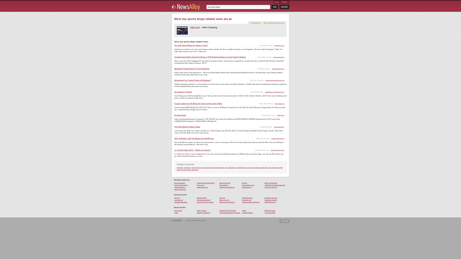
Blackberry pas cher (271, 198)
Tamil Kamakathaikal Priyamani (229, 213)
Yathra (244, 211)
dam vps (177, 198)
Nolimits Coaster (270, 211)
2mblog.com (280, 115)
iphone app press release (205, 202)
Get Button (284, 221)
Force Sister (178, 211)
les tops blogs (180, 115)
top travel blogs (219, 168)
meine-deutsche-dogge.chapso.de (180, 188)
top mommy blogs (208, 168)
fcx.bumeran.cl (247, 187)
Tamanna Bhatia (247, 213)
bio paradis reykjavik (203, 200)
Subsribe (284, 7)
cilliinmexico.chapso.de (227, 187)
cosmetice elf (178, 200)
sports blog (187, 168)
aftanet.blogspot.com (278, 69)
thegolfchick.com (279, 45)
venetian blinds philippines (251, 202)
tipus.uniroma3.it (179, 183)
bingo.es (222, 198)
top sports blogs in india (243, 168)
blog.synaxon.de (224, 183)
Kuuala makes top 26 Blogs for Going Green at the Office (198, 104)
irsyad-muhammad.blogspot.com (274, 80)
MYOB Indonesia (270, 202)
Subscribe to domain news (275, 23)
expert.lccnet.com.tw (181, 185)
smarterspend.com (278, 57)
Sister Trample (201, 211)
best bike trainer (247, 198)
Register (285, 2)
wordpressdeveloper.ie (277, 138)
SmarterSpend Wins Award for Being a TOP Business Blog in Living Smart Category (210, 57)
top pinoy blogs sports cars (189, 170)
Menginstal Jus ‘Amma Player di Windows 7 (193, 80)
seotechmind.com (279, 127)
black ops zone (224, 200)
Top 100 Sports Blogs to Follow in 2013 (191, 46)
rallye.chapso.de (202, 187)
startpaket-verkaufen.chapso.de (275, 185)
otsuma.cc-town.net (271, 187)
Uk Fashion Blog (270, 213)
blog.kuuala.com (279, 103)
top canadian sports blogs (260, 168)
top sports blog (230, 168)
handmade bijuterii (271, 200)
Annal (176, 213)
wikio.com (195, 27)
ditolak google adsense (227, 202)
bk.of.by (244, 183)
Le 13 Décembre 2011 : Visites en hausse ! (192, 150)
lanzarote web (246, 200)
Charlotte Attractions (180, 202)
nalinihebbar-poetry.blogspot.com (274, 92)
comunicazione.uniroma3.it (206, 183)
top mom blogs (196, 168)
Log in (277, 2)
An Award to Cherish (183, 92)
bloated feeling (202, 198)
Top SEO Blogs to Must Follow (187, 127)
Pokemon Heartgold (203, 213)
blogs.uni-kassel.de (271, 183)
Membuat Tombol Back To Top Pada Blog (191, 69)
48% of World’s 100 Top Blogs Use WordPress (194, 139)
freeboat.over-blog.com (277, 150)
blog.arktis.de (223, 185)
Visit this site (256, 23)
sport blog (180, 168)
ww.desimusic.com (248, 185)
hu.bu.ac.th (200, 185)
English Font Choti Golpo (227, 211)
